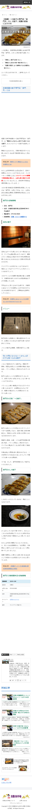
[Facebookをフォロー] (15, 680)
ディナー (14, 654)
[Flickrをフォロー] (23, 680)
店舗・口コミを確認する (19, 216)
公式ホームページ (14, 599)
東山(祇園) (21, 654)
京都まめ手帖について (8, 800)
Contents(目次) (14, 81)
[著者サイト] (10, 680)
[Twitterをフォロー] (13, 680)
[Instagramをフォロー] (18, 680)
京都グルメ (6, 654)
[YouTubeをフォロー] (20, 680)
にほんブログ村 (6, 782)
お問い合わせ (23, 800)
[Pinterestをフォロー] (25, 680)
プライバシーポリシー (16, 803)
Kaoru (11, 661)
